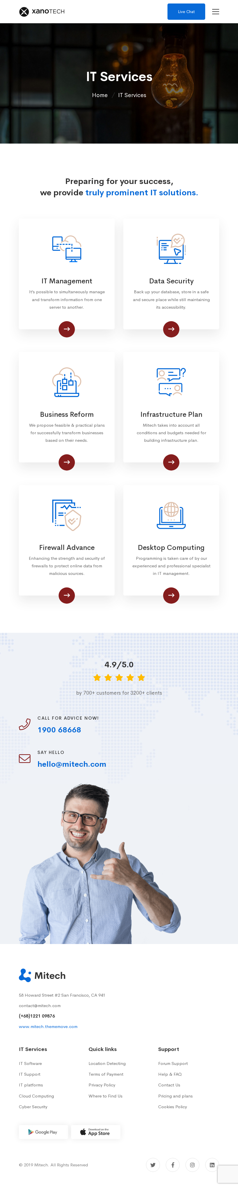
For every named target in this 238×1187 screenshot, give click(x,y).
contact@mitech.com (40, 1005)
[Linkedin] (212, 1165)
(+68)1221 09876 (37, 1016)
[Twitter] (153, 1165)
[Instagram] (192, 1165)
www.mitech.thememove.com (48, 1026)
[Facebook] (173, 1165)
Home (100, 95)
